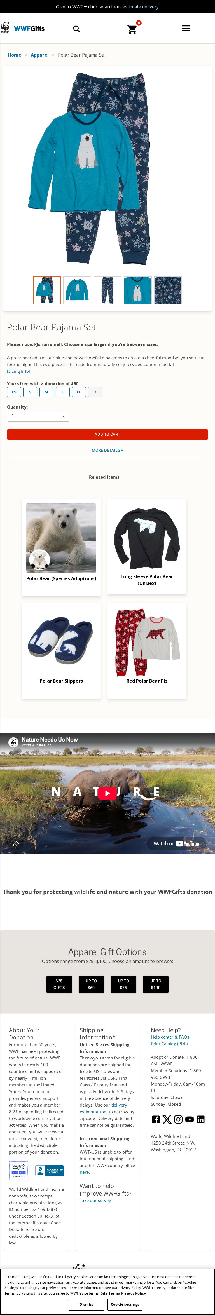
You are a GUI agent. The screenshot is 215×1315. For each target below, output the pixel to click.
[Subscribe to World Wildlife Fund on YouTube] (190, 1123)
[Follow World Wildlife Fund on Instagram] (178, 1123)
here (84, 1172)
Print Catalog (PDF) (169, 1043)
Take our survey (95, 1200)
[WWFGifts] (34, 23)
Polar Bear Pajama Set (51, 328)
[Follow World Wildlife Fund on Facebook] (156, 1123)
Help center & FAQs (170, 1037)
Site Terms (110, 1293)
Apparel (40, 55)
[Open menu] (187, 28)
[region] (107, 1292)
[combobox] (38, 416)
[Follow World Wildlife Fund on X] (167, 1123)
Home (15, 55)
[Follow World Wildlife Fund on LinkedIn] (201, 1123)
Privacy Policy (133, 1293)
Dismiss (87, 1304)
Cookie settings (125, 1304)
